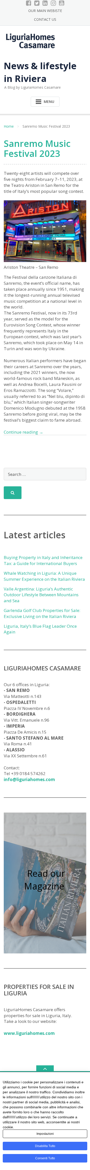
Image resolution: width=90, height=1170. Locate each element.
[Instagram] (53, 3)
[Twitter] (37, 3)
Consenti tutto (45, 1158)
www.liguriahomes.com (29, 1033)
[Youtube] (61, 3)
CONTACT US (45, 19)
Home (9, 126)
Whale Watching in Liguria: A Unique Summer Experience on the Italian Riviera (44, 576)
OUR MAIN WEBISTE (45, 10)
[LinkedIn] (45, 3)
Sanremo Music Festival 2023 (37, 148)
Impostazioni (45, 1134)
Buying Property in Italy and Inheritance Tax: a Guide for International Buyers (43, 560)
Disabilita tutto (45, 1146)
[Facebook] (28, 3)
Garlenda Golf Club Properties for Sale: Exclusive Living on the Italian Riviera (42, 613)
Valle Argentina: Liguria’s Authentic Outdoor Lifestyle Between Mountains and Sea (41, 595)
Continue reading (23, 432)
